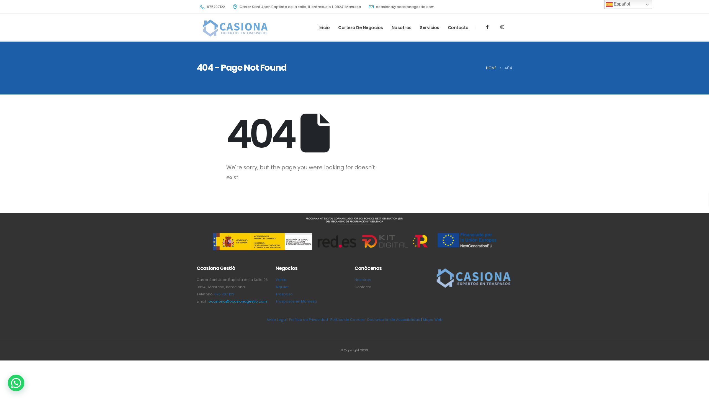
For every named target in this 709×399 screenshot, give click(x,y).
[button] (16, 383)
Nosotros (402, 27)
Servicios (429, 27)
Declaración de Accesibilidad (393, 319)
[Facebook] (487, 27)
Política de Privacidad (308, 319)
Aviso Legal (277, 319)
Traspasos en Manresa (296, 301)
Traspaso (284, 294)
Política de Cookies (347, 319)
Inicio (324, 27)
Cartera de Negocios (360, 27)
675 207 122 (224, 294)
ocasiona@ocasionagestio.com (238, 301)
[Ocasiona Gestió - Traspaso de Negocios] (234, 27)
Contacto (458, 27)
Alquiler (282, 287)
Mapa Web (433, 319)
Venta (281, 279)
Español (621, 4)
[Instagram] (502, 27)
